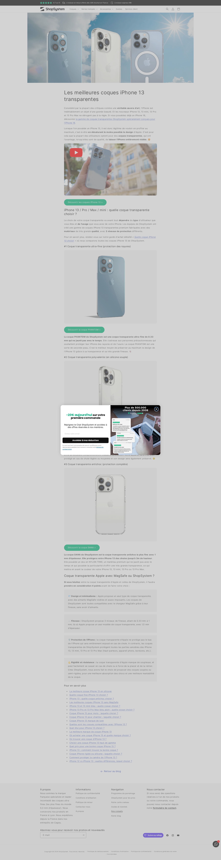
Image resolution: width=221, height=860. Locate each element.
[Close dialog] (156, 409)
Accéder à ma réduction (85, 440)
